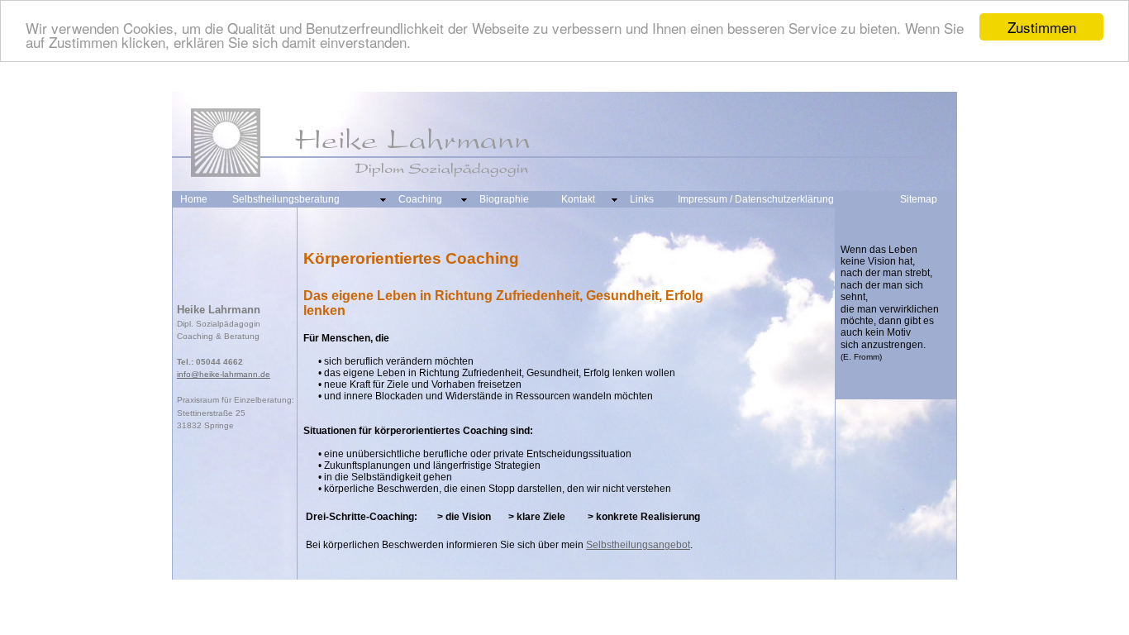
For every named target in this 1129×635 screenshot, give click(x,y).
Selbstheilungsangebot (638, 545)
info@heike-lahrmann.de (223, 374)
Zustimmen (1042, 27)
